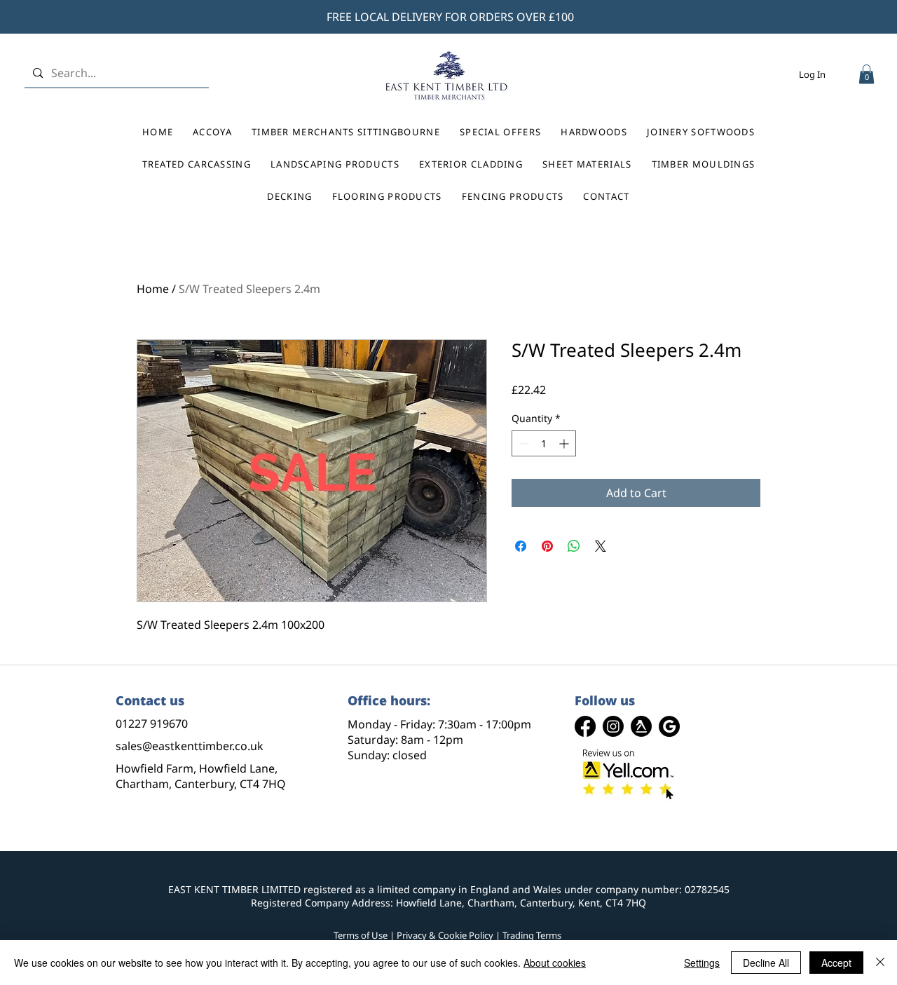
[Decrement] (522, 443)
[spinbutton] (543, 443)
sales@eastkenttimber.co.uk (189, 746)
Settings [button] (702, 963)
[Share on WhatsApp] (574, 546)
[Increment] (565, 443)
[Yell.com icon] (641, 726)
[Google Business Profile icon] (669, 726)
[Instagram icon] (613, 726)
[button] (866, 73)
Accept (836, 963)
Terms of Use (361, 935)
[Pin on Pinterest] (547, 546)
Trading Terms (531, 935)
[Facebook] (585, 726)
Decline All (766, 963)
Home (153, 289)
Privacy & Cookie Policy (445, 935)
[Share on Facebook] (520, 546)
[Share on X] (600, 546)
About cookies (554, 963)
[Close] (880, 962)
